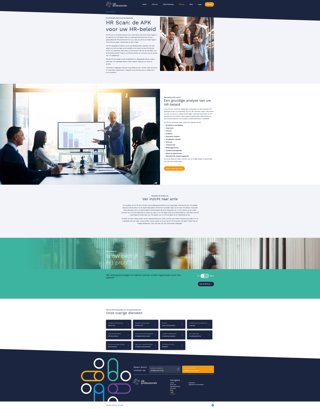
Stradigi (120, 405)
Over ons (155, 4)
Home (144, 4)
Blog (191, 4)
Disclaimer (191, 383)
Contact (209, 4)
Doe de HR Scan (205, 284)
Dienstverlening (168, 4)
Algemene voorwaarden (196, 384)
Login (200, 4)
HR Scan (181, 4)
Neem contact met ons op (174, 168)
